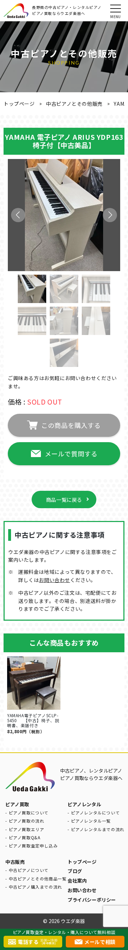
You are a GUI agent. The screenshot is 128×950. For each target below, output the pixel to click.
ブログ (75, 870)
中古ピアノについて (29, 870)
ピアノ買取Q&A (25, 837)
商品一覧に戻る (64, 499)
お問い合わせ (54, 579)
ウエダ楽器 (73, 920)
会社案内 (77, 880)
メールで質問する (71, 453)
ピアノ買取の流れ (26, 821)
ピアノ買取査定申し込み (33, 846)
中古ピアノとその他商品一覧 (38, 879)
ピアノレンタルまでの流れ (97, 829)
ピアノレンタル (84, 804)
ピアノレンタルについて (95, 813)
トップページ (19, 103)
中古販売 (15, 861)
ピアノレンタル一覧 (91, 821)
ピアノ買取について (29, 813)
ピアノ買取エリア (26, 829)
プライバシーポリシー (92, 899)
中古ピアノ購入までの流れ (35, 887)
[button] (110, 215)
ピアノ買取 (17, 804)
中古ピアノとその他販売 (74, 103)
